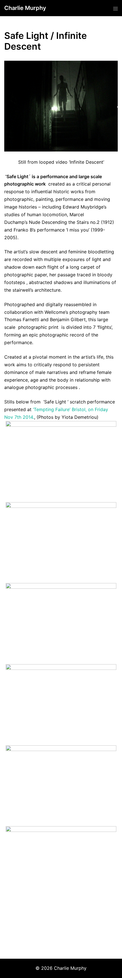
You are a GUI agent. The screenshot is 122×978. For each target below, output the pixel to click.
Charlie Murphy (25, 8)
